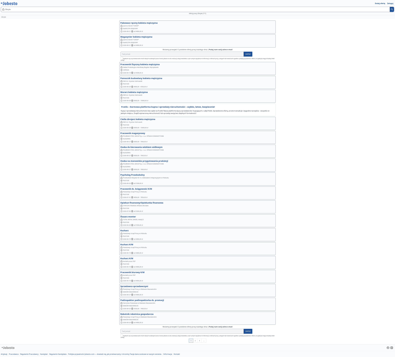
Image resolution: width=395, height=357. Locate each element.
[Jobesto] (9, 3)
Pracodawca (14, 354)
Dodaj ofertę (380, 3)
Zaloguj (390, 3)
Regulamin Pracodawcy (29, 354)
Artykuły (4, 354)
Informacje (167, 354)
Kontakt (177, 354)
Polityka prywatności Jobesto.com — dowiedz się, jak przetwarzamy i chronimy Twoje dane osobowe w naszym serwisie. (115, 354)
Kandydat (44, 354)
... (203, 341)
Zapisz (248, 54)
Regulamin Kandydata (57, 354)
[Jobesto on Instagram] (391, 348)
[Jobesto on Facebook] (388, 348)
